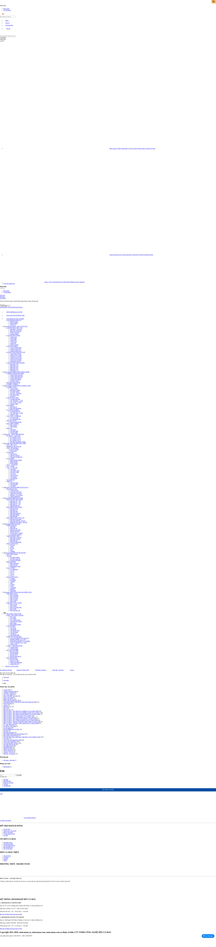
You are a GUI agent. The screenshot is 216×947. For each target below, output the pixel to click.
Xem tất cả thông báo (9, 283)
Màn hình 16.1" (7, 706)
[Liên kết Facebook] (0, 304)
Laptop (5, 705)
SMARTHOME (7, 747)
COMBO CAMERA (9, 693)
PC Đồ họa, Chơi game (9, 726)
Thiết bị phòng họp (8, 750)
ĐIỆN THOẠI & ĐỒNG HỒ (11, 700)
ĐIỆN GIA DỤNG (8, 699)
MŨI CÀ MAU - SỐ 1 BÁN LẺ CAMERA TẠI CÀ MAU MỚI (21, 711)
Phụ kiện (5, 731)
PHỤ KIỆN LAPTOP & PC (11, 735)
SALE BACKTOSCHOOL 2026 (12, 740)
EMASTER (6, 766)
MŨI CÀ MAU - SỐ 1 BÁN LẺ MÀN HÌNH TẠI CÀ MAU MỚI (21, 714)
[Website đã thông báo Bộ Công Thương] (7, 945)
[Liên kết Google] (2, 304)
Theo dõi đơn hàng (2, 296)
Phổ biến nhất (7, 781)
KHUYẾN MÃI (7, 703)
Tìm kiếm (19, 775)
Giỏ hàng (3, 298)
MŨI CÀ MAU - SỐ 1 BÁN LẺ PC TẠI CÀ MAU (17, 715)
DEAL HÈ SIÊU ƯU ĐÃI (10, 696)
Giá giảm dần (7, 785)
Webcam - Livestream (9, 753)
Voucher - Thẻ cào (8, 752)
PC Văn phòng (7, 728)
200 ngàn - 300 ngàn (8, 760)
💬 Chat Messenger (208, 936)
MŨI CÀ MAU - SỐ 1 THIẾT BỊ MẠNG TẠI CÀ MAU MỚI (20, 720)
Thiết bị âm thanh (8, 749)
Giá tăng (5, 784)
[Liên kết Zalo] (4, 304)
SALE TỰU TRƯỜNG (9, 741)
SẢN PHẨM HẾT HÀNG (10, 743)
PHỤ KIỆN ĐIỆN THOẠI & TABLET (14, 734)
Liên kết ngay (4, 305)
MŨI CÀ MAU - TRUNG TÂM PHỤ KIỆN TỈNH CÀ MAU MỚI (21, 722)
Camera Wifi (6, 690)
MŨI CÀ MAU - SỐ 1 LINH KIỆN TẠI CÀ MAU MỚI (18, 717)
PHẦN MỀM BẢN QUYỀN (11, 729)
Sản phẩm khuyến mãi (9, 744)
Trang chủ (6, 677)
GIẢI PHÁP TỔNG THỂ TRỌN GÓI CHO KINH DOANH (20, 702)
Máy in (5, 708)
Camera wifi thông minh (9, 691)
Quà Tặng (6, 738)
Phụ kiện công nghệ (8, 732)
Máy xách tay (7, 709)
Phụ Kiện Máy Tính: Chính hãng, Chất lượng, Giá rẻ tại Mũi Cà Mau (21, 737)
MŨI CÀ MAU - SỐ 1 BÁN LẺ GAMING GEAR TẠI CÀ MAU (21, 712)
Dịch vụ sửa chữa (8, 697)
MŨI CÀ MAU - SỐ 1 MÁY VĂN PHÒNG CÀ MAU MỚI (19, 718)
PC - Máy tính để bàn (9, 725)
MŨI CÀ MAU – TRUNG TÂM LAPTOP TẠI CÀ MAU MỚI (20, 723)
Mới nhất (5, 779)
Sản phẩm (6, 680)
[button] (6, 670)
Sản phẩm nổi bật (8, 746)
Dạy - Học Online (8, 694)
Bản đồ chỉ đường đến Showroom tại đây (11, 914)
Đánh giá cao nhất (8, 782)
